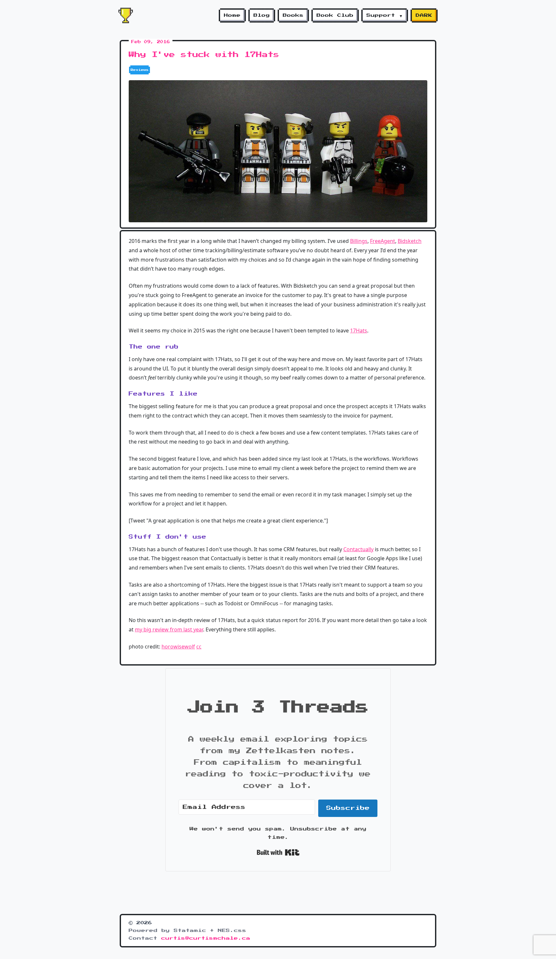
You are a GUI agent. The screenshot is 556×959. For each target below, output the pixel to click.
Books (293, 15)
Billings (358, 241)
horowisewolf (178, 646)
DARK (424, 15)
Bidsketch (410, 241)
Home (232, 15)
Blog (262, 15)
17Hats (358, 330)
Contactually (358, 549)
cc (198, 646)
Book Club (335, 15)
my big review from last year (169, 629)
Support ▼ (384, 15)
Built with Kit (278, 852)
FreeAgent (382, 241)
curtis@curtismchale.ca (205, 938)
